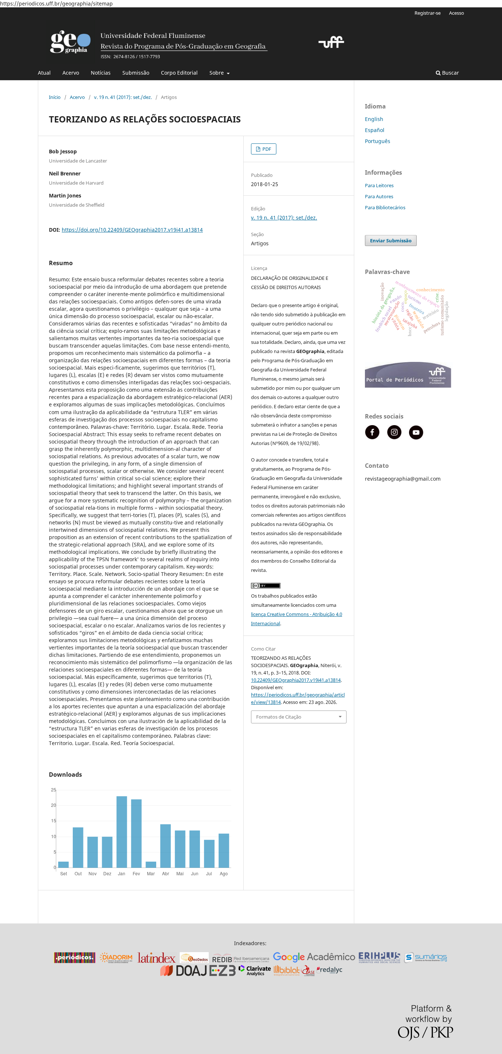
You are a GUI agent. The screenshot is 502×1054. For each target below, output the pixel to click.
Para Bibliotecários (385, 207)
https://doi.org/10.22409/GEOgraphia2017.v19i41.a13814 (132, 229)
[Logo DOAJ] (183, 974)
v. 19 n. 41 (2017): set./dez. (123, 97)
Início (55, 97)
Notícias (101, 72)
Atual (44, 72)
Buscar (450, 72)
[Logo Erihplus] (379, 961)
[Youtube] (416, 437)
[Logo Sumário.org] (425, 961)
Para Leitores (379, 185)
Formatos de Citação (278, 716)
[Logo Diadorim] (115, 961)
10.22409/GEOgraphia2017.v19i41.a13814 (296, 680)
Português (377, 141)
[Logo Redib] (241, 961)
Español (374, 130)
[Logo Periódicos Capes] (75, 961)
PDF (266, 149)
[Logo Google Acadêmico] (314, 961)
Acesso (456, 13)
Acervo (70, 72)
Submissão (135, 72)
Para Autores (379, 196)
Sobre (217, 72)
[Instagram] (394, 437)
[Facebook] (372, 437)
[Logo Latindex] (156, 961)
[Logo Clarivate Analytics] (255, 974)
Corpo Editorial (179, 72)
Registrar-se (428, 13)
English (374, 118)
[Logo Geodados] (194, 961)
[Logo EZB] (222, 974)
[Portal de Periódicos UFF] (409, 385)
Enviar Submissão (391, 240)
